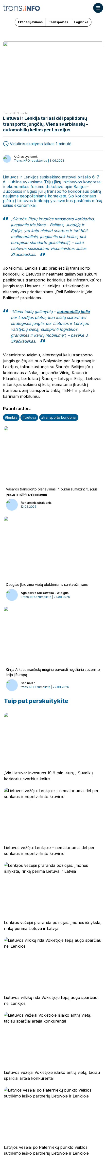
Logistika (81, 22)
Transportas (58, 22)
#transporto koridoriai (58, 417)
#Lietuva (29, 417)
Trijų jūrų (52, 181)
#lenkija (11, 417)
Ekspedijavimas (30, 22)
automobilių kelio (73, 311)
